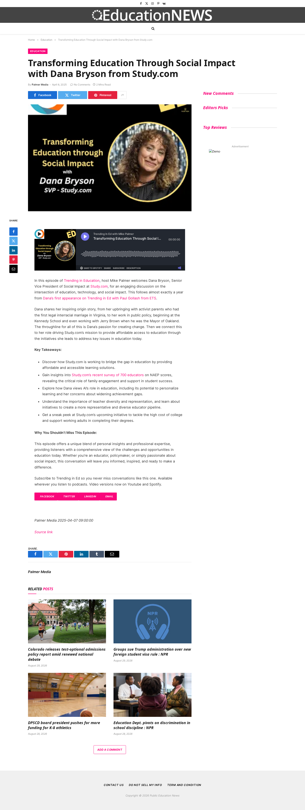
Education (37, 51)
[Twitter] (13, 241)
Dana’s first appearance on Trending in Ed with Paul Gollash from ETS (99, 298)
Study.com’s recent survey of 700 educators (108, 375)
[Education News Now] (152, 15)
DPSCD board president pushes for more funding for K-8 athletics (64, 725)
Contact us (114, 785)
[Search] (153, 28)
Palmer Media (40, 84)
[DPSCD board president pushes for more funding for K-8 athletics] (67, 695)
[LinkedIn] (13, 250)
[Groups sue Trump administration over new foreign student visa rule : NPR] (152, 621)
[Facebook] (13, 232)
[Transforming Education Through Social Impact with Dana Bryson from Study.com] (110, 157)
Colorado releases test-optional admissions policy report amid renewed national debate (67, 654)
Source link (43, 532)
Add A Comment (109, 749)
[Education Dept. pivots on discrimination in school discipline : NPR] (152, 695)
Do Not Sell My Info (145, 785)
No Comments (82, 84)
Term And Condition (184, 785)
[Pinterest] (13, 260)
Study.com (99, 286)
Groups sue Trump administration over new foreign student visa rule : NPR (152, 652)
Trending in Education (82, 280)
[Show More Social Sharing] (122, 95)
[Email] (13, 269)
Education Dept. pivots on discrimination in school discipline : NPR (151, 725)
